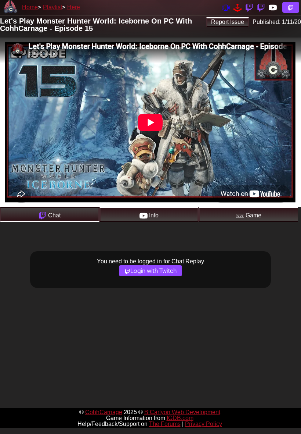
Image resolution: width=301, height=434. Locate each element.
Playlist (52, 7)
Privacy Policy (203, 424)
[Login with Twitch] (290, 7)
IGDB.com (180, 418)
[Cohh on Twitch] (261, 7)
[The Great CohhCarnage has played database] (237, 7)
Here (73, 7)
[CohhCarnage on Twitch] (249, 7)
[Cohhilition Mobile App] (226, 7)
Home (30, 7)
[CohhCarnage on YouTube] (273, 7)
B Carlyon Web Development (182, 412)
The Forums (165, 424)
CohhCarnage (103, 412)
